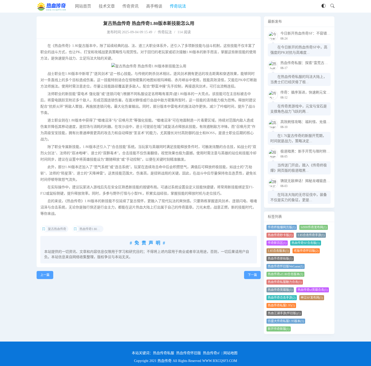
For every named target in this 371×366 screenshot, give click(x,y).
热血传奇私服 (163, 353)
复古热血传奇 (57, 229)
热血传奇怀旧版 (188, 353)
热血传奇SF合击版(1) (306, 243)
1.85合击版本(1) (278, 251)
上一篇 (44, 275)
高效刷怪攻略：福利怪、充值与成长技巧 (312, 122)
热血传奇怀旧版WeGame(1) (285, 266)
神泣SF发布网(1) (312, 297)
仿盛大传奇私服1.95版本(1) (286, 321)
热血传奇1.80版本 (91, 229)
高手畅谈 (154, 6)
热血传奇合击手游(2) (282, 297)
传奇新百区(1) (277, 243)
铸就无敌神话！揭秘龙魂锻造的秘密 (308, 181)
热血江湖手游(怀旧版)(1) (284, 313)
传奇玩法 (178, 6)
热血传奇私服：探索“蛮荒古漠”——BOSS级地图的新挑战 (325, 63)
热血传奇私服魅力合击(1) (285, 282)
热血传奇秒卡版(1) (280, 235)
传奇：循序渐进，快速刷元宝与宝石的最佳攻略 (317, 92)
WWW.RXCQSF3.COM (219, 361)
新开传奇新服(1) (278, 329)
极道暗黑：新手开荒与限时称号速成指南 (312, 151)
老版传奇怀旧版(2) (306, 251)
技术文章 (107, 6)
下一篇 (252, 275)
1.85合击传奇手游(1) (311, 235)
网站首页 (83, 6)
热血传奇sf (211, 353)
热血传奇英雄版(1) (280, 290)
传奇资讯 (130, 6)
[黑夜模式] (324, 6)
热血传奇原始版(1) (280, 258)
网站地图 (230, 353)
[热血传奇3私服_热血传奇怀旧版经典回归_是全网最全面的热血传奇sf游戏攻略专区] (52, 6)
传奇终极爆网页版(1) (282, 227)
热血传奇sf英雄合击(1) (313, 290)
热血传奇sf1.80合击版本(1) (285, 274)
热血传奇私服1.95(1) (281, 305)
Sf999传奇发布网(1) (314, 227)
